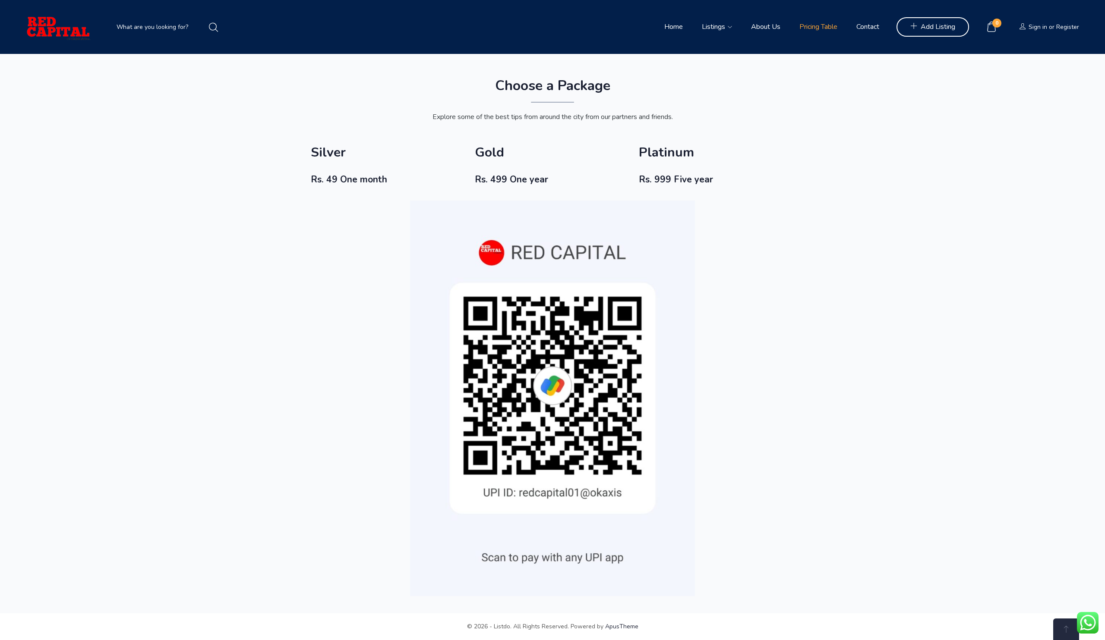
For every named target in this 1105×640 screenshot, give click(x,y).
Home (673, 26)
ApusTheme (621, 626)
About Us (765, 26)
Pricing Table (818, 26)
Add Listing (938, 26)
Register (1067, 27)
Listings (714, 26)
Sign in (1038, 27)
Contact (867, 26)
